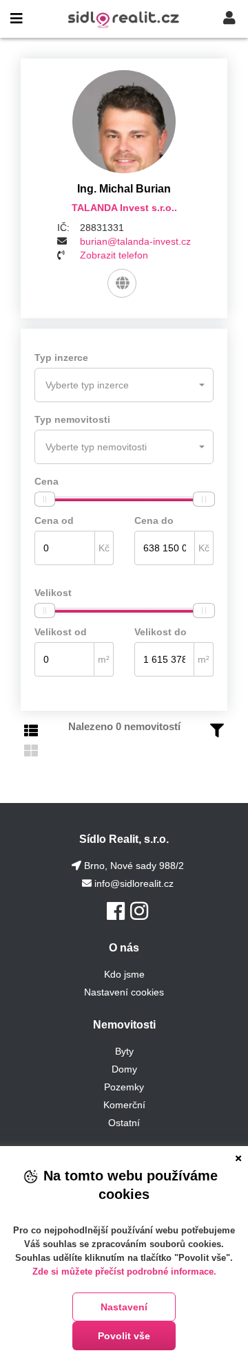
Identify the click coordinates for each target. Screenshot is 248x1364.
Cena (46, 481)
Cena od (54, 520)
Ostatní (124, 1122)
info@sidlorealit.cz (134, 883)
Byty (124, 1051)
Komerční (124, 1104)
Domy (124, 1069)
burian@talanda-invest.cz (135, 241)
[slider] (44, 499)
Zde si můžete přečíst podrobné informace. (124, 1271)
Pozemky (124, 1086)
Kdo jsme (124, 974)
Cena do (154, 520)
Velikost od (60, 631)
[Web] (121, 283)
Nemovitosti (124, 1025)
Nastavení (124, 1306)
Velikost (53, 592)
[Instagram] (139, 911)
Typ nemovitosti (72, 419)
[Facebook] (116, 911)
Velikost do (160, 631)
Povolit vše (124, 1335)
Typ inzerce (61, 357)
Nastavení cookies (124, 992)
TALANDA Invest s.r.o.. (124, 207)
